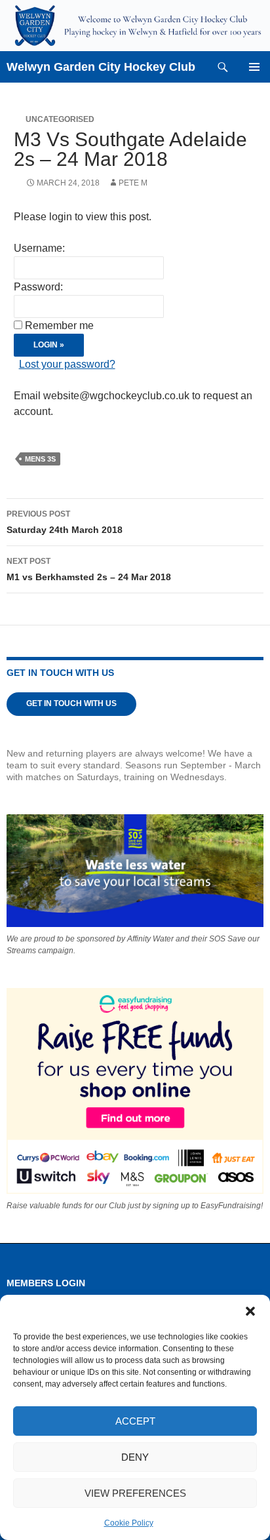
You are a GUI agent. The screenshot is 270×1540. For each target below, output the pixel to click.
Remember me (59, 325)
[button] (250, 1311)
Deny (135, 1457)
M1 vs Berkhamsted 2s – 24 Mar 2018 (89, 569)
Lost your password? (67, 364)
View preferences (135, 1493)
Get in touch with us (71, 703)
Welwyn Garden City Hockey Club (101, 66)
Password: (38, 286)
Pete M (133, 183)
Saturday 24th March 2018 (65, 522)
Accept (135, 1421)
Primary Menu (254, 67)
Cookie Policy (128, 1523)
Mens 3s (40, 459)
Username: (39, 248)
